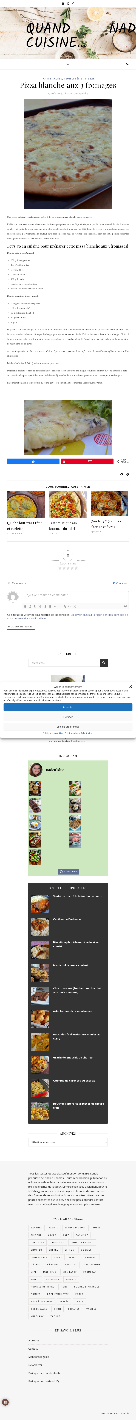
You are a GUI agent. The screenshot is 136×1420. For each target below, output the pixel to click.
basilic (53, 1227)
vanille (91, 1309)
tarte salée (39, 1309)
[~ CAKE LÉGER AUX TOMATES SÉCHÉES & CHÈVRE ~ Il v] (75, 788)
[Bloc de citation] (55, 606)
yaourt (55, 1316)
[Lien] (65, 606)
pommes (71, 1279)
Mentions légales (38, 1356)
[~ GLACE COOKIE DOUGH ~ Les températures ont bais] (75, 806)
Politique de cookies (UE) (43, 1381)
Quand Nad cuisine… (81, 36)
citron (69, 1249)
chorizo (36, 1249)
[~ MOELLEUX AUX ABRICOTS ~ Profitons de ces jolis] (35, 788)
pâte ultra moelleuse (53, 229)
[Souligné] (35, 606)
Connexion (121, 583)
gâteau (36, 1264)
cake (66, 1235)
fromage (91, 1257)
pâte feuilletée (58, 1294)
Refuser (68, 716)
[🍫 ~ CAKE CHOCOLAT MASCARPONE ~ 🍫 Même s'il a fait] (35, 806)
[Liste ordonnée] (45, 606)
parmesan (90, 1272)
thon (57, 1309)
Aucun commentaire (76, 93)
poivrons (52, 1279)
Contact (33, 1348)
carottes (37, 1242)
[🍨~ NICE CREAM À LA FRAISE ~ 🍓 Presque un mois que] (75, 840)
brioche (36, 1235)
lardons (71, 1264)
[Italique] (30, 606)
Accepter (68, 707)
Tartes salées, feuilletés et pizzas (68, 78)
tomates (74, 1309)
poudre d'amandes (87, 1286)
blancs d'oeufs (75, 1227)
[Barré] (40, 606)
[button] (130, 686)
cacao (52, 1235)
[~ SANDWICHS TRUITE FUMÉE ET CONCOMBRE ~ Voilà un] (35, 857)
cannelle (82, 1235)
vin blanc (37, 1316)
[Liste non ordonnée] (50, 606)
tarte (79, 1301)
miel (34, 1272)
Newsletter (35, 1365)
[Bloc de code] (60, 606)
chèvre (53, 1249)
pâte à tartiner (42, 1301)
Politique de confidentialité (78, 733)
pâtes (79, 1294)
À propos (33, 1340)
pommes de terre (42, 1286)
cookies (86, 1249)
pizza (14, 217)
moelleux (49, 1272)
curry (58, 1257)
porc (64, 1286)
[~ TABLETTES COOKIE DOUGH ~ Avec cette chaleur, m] (75, 823)
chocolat (57, 1242)
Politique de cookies (53, 733)
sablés (64, 1301)
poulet (36, 1294)
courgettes (39, 1257)
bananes (36, 1227)
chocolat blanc (82, 1242)
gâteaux (53, 1264)
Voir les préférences (68, 726)
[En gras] (25, 606)
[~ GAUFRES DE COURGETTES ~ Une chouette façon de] (35, 823)
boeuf (97, 1227)
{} (69, 606)
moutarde (70, 1272)
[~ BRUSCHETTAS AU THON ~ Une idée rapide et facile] (35, 840)
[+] (74, 606)
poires (35, 1279)
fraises (74, 1257)
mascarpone (92, 1264)
